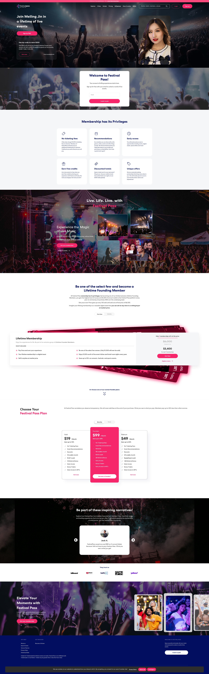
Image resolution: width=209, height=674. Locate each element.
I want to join (104, 101)
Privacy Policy (24, 650)
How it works (127, 6)
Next (133, 540)
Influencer (118, 6)
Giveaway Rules (25, 652)
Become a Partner (40, 643)
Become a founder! (104, 476)
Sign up (187, 6)
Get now (24, 54)
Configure (151, 669)
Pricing (111, 6)
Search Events (24, 645)
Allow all (142, 669)
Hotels (105, 6)
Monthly (109, 314)
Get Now (167, 356)
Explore (93, 6)
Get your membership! (67, 245)
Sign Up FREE (27, 33)
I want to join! (176, 652)
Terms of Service (25, 648)
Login (176, 6)
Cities (99, 6)
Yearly (109, 422)
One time (99, 314)
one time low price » (113, 1)
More (134, 6)
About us (23, 643)
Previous (76, 540)
